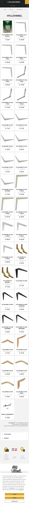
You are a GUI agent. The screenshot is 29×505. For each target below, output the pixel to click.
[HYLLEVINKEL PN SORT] (21, 272)
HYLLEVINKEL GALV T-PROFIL (21, 35)
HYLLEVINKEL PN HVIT (7, 125)
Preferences (15, 501)
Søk (27, 5)
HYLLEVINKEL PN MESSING (21, 258)
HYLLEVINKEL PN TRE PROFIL (21, 392)
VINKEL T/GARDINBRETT (7, 414)
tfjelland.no (25, 426)
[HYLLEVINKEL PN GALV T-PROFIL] (21, 94)
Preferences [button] (21, 489)
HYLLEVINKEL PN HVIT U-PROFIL (7, 235)
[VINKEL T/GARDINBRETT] (7, 406)
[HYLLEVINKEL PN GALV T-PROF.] (21, 71)
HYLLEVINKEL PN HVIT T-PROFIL (21, 190)
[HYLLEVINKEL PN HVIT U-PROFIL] (7, 226)
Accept (14, 494)
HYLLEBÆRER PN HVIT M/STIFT (7, 35)
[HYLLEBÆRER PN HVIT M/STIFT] (7, 26)
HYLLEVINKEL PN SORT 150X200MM (21, 305)
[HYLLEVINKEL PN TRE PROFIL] (21, 383)
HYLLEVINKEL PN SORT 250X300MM (7, 327)
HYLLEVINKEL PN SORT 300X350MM (21, 327)
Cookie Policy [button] (12, 488)
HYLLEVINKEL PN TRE (7, 349)
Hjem (5, 9)
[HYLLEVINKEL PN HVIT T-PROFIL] (21, 181)
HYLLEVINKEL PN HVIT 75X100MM (7, 190)
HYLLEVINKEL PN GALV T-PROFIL (21, 103)
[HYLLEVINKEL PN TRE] (7, 341)
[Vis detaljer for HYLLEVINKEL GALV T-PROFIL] (21, 26)
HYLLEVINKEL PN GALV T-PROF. (21, 80)
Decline (14, 497)
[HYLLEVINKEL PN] (21, 249)
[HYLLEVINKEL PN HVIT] (7, 117)
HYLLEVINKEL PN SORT (21, 280)
